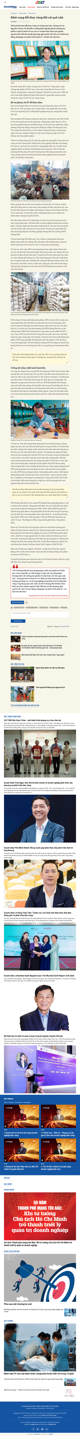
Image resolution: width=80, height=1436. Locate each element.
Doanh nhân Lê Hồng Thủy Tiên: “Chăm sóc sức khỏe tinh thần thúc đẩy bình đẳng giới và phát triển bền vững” (37, 914)
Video (6, 1102)
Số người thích (64, 626)
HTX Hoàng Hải (54, 607)
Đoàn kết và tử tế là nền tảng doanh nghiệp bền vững (20, 1134)
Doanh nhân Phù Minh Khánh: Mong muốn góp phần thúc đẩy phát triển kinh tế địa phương (38, 849)
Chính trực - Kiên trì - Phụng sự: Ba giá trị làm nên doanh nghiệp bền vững (58, 1134)
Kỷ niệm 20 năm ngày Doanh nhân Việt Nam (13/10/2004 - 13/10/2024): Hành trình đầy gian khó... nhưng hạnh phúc (42, 647)
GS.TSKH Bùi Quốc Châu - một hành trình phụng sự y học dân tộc (32, 720)
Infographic (26, 1102)
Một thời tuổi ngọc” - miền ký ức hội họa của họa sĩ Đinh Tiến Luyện (26, 1390)
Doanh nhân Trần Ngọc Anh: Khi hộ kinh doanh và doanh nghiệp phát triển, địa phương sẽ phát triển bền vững (38, 784)
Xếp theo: (50, 626)
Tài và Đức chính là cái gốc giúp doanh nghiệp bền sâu (56, 1167)
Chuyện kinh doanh (57, 7)
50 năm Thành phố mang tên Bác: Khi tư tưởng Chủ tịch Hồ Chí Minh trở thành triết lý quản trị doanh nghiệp (38, 1244)
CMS (37, 1434)
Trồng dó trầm (43, 607)
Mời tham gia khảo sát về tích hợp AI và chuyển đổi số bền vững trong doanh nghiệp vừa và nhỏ (33, 1310)
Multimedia (8, 1099)
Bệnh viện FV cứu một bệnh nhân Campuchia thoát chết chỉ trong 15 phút (39, 1373)
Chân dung (32, 13)
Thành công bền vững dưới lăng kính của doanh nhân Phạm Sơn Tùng (44, 638)
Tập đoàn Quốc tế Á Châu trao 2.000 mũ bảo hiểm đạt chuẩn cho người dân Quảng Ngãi (33, 1379)
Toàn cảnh (22, 7)
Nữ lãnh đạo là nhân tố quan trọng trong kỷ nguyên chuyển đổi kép (33, 1036)
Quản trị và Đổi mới (43, 7)
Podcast (11, 1102)
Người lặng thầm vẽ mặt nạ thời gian (50, 668)
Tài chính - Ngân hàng (72, 7)
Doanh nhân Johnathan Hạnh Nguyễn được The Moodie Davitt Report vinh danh (39, 976)
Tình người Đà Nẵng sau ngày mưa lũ (50, 687)
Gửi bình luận (18, 621)
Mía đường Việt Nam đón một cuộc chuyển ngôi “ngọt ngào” (43, 655)
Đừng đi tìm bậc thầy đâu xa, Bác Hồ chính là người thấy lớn (21, 1167)
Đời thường (8, 1321)
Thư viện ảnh (18, 1102)
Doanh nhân (31, 7)
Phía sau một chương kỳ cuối (18, 1304)
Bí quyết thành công (31, 607)
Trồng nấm (64, 607)
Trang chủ (14, 13)
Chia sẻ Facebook (18, 602)
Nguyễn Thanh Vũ (19, 607)
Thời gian (56, 626)
